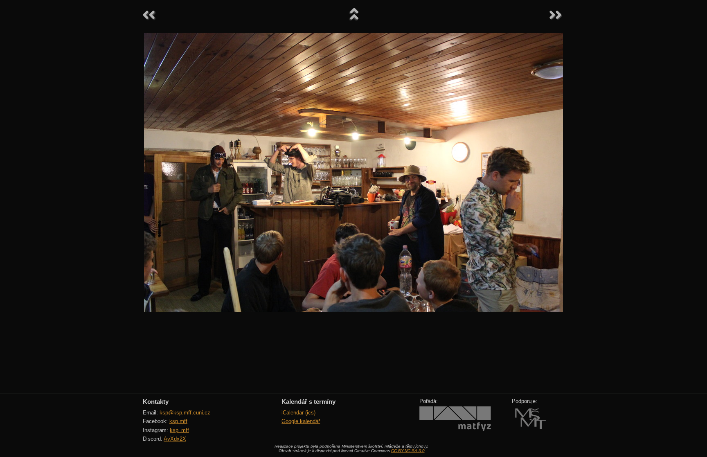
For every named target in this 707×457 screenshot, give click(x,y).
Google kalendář (300, 421)
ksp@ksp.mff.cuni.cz (185, 413)
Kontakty (156, 401)
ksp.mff (178, 421)
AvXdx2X (175, 439)
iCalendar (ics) (298, 413)
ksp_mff (179, 430)
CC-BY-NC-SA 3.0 (408, 450)
